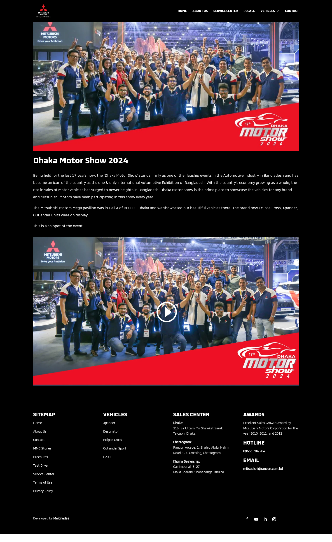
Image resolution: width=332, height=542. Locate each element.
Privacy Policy (43, 491)
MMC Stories (42, 448)
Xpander (109, 423)
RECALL (249, 11)
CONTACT (292, 11)
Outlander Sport (114, 448)
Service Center (43, 474)
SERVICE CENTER (225, 11)
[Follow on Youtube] (256, 519)
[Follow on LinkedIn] (265, 519)
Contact (39, 440)
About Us (40, 431)
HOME (182, 11)
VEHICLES (268, 11)
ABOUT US (200, 11)
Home (37, 423)
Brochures (40, 457)
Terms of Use (42, 482)
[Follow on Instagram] (274, 519)
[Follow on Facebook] (247, 519)
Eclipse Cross (112, 440)
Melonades (61, 518)
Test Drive (40, 465)
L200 (106, 457)
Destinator (111, 431)
